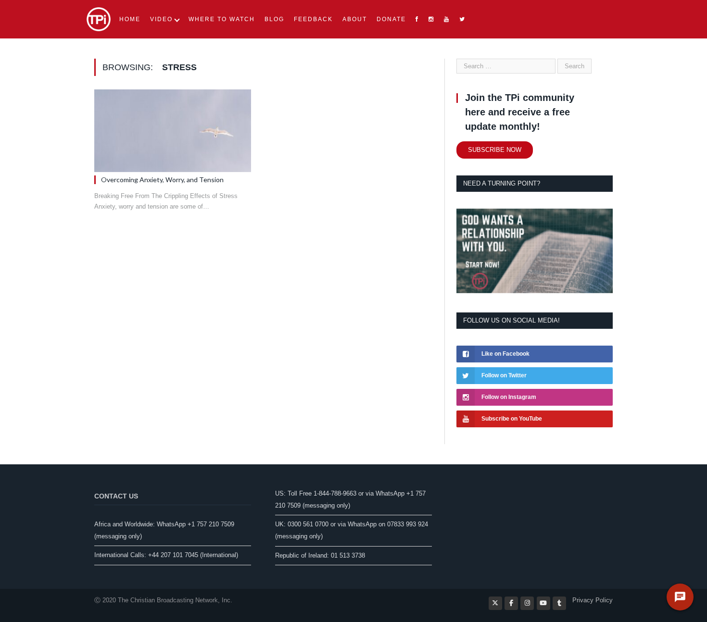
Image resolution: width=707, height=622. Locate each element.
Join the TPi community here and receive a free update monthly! (519, 112)
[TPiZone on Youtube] (543, 603)
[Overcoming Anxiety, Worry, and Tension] (172, 130)
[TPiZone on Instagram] (527, 603)
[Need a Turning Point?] (534, 291)
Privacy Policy (592, 600)
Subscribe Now (494, 149)
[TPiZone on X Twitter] (495, 603)
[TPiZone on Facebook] (511, 603)
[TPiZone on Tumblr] (559, 603)
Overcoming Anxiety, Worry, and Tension (162, 179)
